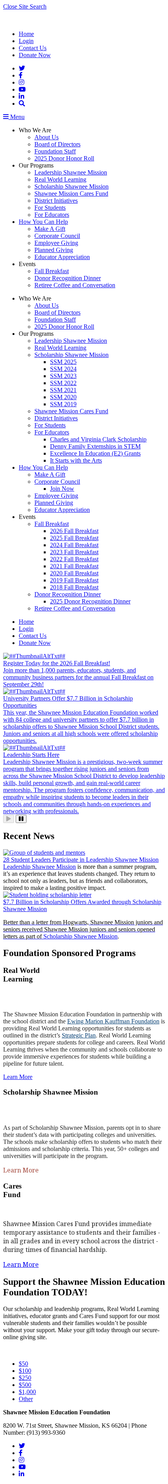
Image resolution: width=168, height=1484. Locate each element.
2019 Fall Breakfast (74, 580)
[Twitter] (22, 68)
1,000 (27, 1392)
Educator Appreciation (62, 257)
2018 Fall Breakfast (74, 587)
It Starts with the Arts (76, 460)
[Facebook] (21, 75)
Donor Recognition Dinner (67, 278)
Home (26, 34)
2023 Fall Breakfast (74, 552)
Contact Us (32, 48)
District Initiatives (56, 200)
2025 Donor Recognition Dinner (90, 601)
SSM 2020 (63, 397)
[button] (22, 103)
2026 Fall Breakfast (74, 531)
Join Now (62, 488)
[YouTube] (22, 89)
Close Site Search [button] (24, 6)
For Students (50, 207)
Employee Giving (56, 243)
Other (26, 1399)
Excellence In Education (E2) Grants (95, 453)
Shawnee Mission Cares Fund (71, 193)
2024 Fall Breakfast (74, 545)
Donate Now (35, 55)
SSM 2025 (63, 361)
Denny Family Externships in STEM (95, 446)
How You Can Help (43, 221)
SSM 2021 (63, 390)
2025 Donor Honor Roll (64, 158)
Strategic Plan (79, 1035)
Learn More (17, 1076)
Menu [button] (17, 116)
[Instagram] (21, 82)
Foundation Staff (55, 151)
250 (25, 1377)
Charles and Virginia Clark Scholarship (98, 439)
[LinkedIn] (21, 96)
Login (26, 41)
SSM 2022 (63, 383)
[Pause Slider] (21, 819)
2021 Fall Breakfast (74, 566)
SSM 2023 (63, 376)
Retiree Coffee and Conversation (74, 285)
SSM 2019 (63, 404)
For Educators (51, 214)
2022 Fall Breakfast (74, 559)
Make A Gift (49, 228)
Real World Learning (60, 179)
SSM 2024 (63, 369)
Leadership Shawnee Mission (70, 172)
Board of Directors (57, 144)
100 (25, 1370)
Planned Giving (53, 250)
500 (25, 1384)
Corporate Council (57, 235)
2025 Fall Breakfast (74, 538)
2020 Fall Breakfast (74, 573)
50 (23, 1363)
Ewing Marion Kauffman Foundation (113, 1021)
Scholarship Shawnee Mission (71, 186)
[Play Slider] (8, 819)
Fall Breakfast (51, 271)
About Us (46, 137)
